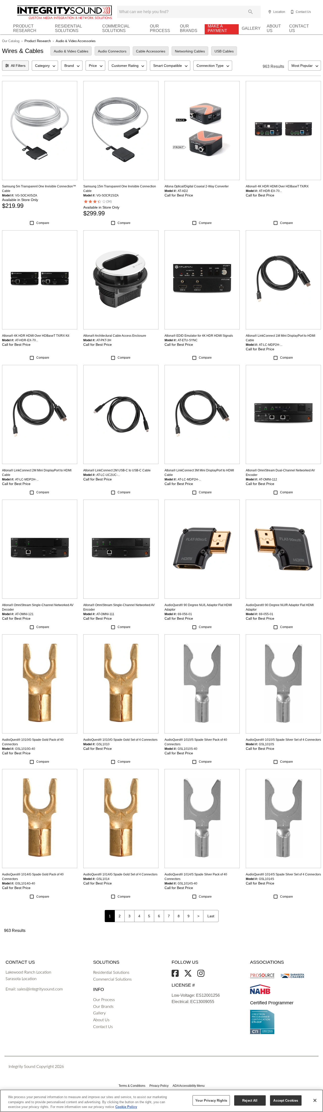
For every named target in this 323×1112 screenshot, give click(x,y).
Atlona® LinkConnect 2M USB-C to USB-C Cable (117, 470)
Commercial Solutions (115, 28)
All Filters (18, 66)
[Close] (314, 1100)
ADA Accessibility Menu (189, 1086)
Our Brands (188, 28)
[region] (161, 1101)
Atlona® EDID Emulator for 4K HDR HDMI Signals (199, 335)
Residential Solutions (68, 28)
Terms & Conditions (132, 1086)
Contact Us (299, 28)
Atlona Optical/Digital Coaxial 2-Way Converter (197, 186)
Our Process (160, 28)
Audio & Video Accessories (76, 41)
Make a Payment (217, 28)
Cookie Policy (126, 1107)
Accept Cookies (285, 1100)
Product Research (24, 28)
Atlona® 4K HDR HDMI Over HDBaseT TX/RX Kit (35, 335)
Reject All (249, 1100)
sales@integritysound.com (40, 989)
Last (210, 916)
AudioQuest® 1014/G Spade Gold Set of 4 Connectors (120, 874)
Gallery (251, 28)
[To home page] (49, 13)
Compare (42, 223)
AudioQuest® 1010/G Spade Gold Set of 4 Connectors (120, 740)
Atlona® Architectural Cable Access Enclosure (114, 335)
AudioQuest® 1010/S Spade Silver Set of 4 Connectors (283, 740)
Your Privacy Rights (211, 1100)
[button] (270, 12)
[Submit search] (251, 11)
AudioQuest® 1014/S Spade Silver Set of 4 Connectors (283, 874)
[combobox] (45, 66)
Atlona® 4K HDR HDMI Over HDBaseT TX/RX (277, 186)
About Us (274, 28)
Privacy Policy (159, 1086)
